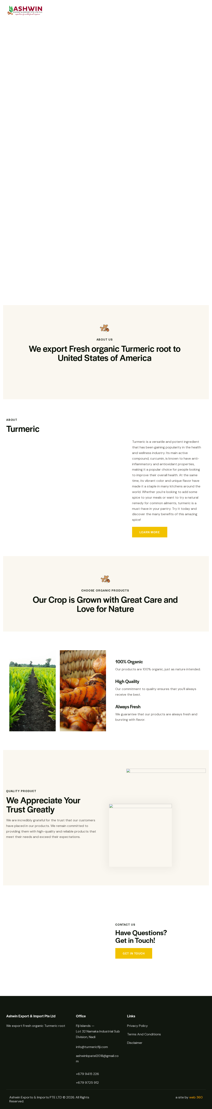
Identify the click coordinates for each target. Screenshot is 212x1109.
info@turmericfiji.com (92, 1047)
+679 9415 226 (87, 1074)
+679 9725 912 (87, 1082)
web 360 (196, 1097)
